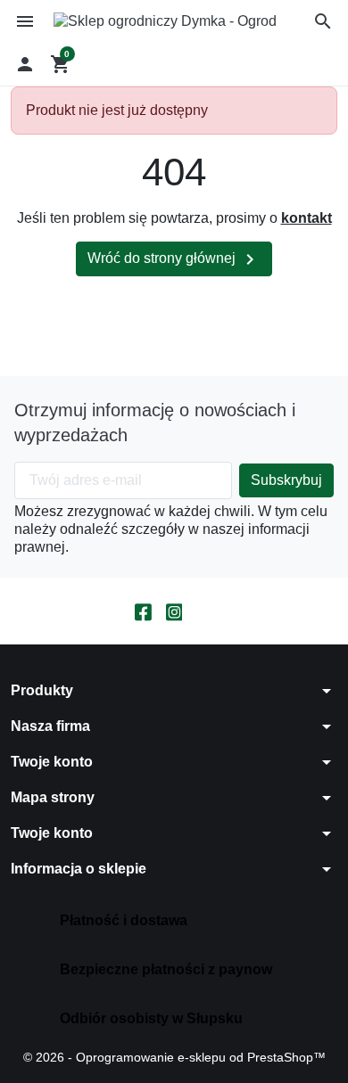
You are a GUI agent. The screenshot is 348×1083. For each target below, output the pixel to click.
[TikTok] (204, 611)
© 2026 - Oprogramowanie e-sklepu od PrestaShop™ (174, 1057)
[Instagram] (174, 611)
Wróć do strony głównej (174, 259)
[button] (323, 21)
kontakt (306, 218)
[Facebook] (143, 611)
